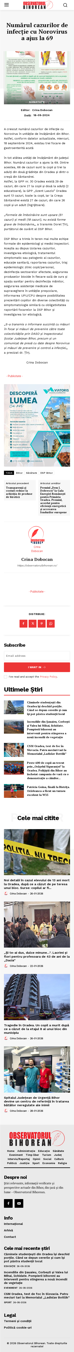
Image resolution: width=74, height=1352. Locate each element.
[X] (33, 624)
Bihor (19, 473)
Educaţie (9, 1266)
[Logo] (38, 5)
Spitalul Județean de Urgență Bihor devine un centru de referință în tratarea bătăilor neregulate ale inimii (36, 1101)
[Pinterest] (42, 624)
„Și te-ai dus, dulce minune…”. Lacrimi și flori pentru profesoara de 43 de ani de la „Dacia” (37, 956)
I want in (34, 667)
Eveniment (11, 1287)
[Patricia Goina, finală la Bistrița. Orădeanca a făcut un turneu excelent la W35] (14, 791)
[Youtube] (19, 1203)
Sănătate (31, 473)
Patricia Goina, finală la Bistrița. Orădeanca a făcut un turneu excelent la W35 (48, 790)
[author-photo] (6, 893)
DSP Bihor (46, 473)
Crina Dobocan (42, 110)
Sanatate (37, 102)
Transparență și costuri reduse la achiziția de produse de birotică (19, 492)
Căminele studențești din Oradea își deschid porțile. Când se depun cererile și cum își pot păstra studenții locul (47, 708)
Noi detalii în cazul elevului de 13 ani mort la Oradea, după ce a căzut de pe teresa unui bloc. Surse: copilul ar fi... (37, 884)
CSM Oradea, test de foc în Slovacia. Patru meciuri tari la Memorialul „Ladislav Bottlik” (47, 750)
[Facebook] (23, 624)
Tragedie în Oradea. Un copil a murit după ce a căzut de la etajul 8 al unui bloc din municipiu (36, 1029)
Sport (8, 1302)
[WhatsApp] (51, 624)
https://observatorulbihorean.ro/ (37, 565)
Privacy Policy (48, 676)
